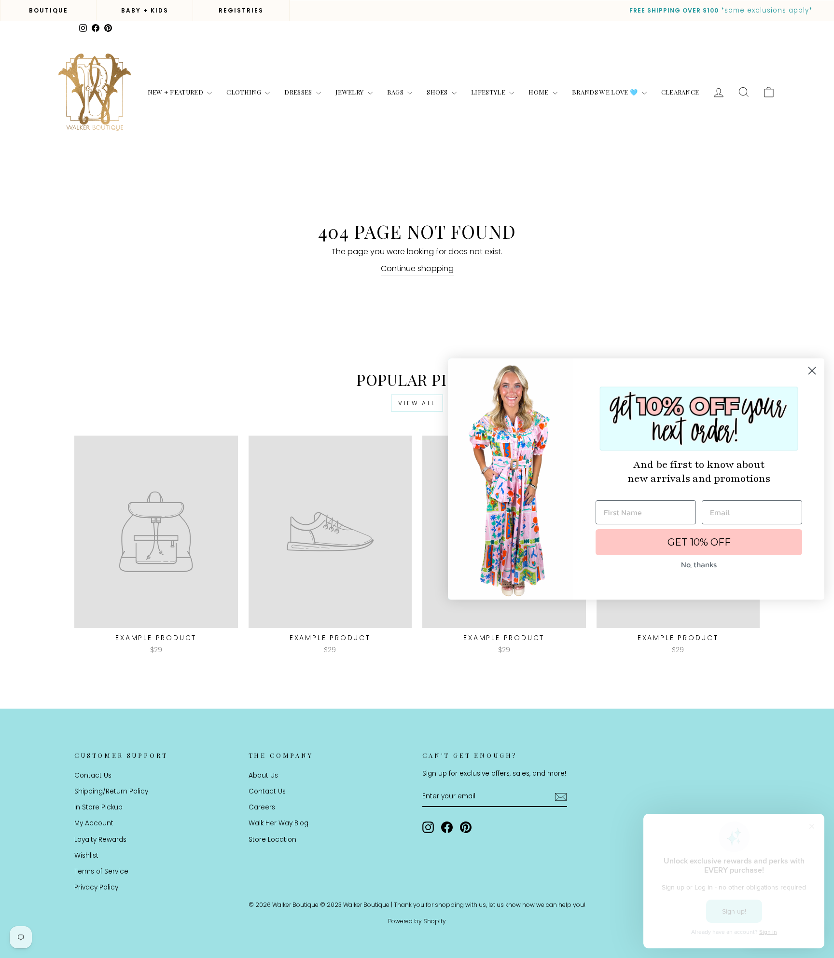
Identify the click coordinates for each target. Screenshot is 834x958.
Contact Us (92, 775)
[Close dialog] (812, 370)
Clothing (244, 92)
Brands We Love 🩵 (605, 92)
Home (539, 92)
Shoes (438, 92)
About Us (263, 775)
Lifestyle (489, 92)
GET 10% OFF (699, 542)
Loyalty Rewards (100, 839)
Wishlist (86, 855)
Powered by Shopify (417, 921)
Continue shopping (417, 268)
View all (417, 403)
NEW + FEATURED (176, 92)
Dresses (299, 92)
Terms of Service (101, 871)
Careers (262, 807)
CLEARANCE (680, 92)
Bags (396, 92)
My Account (93, 823)
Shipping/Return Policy (111, 791)
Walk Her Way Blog (278, 823)
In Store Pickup (98, 807)
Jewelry (350, 92)
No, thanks (699, 564)
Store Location (272, 839)
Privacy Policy (96, 887)
